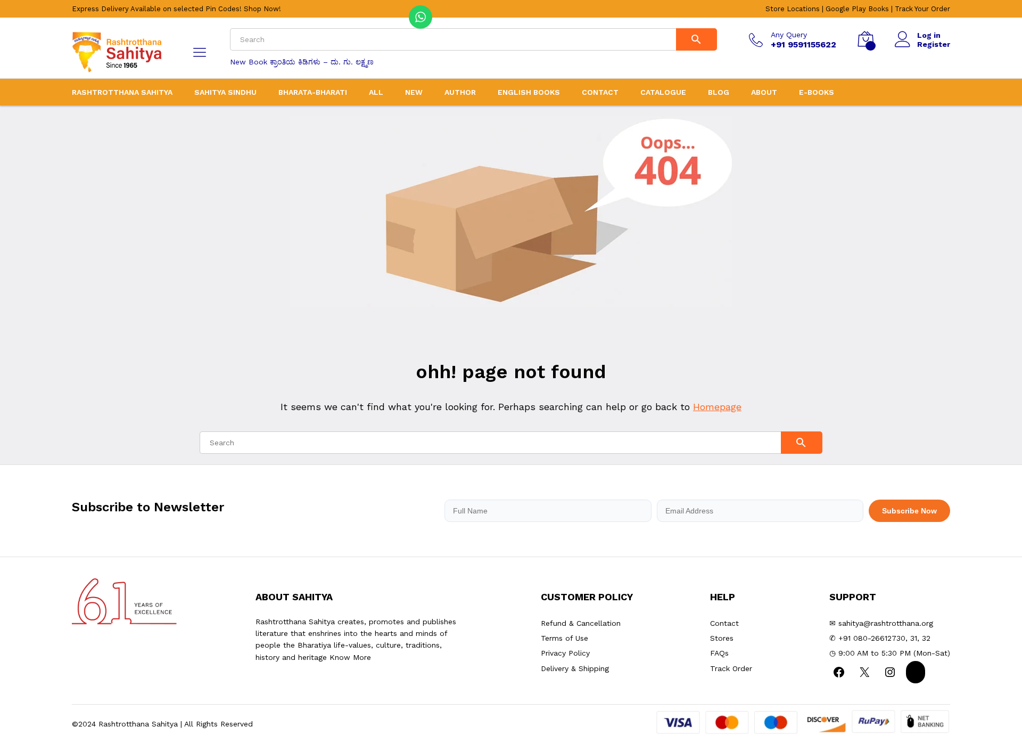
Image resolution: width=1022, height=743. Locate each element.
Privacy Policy (565, 653)
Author (460, 92)
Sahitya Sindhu (225, 92)
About (764, 92)
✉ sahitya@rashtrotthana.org (881, 623)
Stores (721, 638)
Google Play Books (857, 9)
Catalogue (663, 92)
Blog (718, 92)
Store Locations (792, 9)
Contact (600, 92)
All (376, 92)
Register (933, 44)
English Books (529, 92)
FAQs (719, 653)
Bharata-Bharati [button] (312, 92)
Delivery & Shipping (575, 668)
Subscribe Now (909, 511)
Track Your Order (922, 9)
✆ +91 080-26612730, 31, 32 (879, 638)
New (414, 92)
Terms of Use (564, 638)
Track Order (731, 668)
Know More (350, 657)
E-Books (816, 92)
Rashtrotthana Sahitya (122, 92)
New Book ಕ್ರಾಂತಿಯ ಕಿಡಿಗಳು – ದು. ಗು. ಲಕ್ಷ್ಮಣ (302, 62)
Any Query (789, 34)
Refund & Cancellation (581, 623)
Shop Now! (262, 9)
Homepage (717, 406)
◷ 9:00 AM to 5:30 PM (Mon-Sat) (889, 653)
